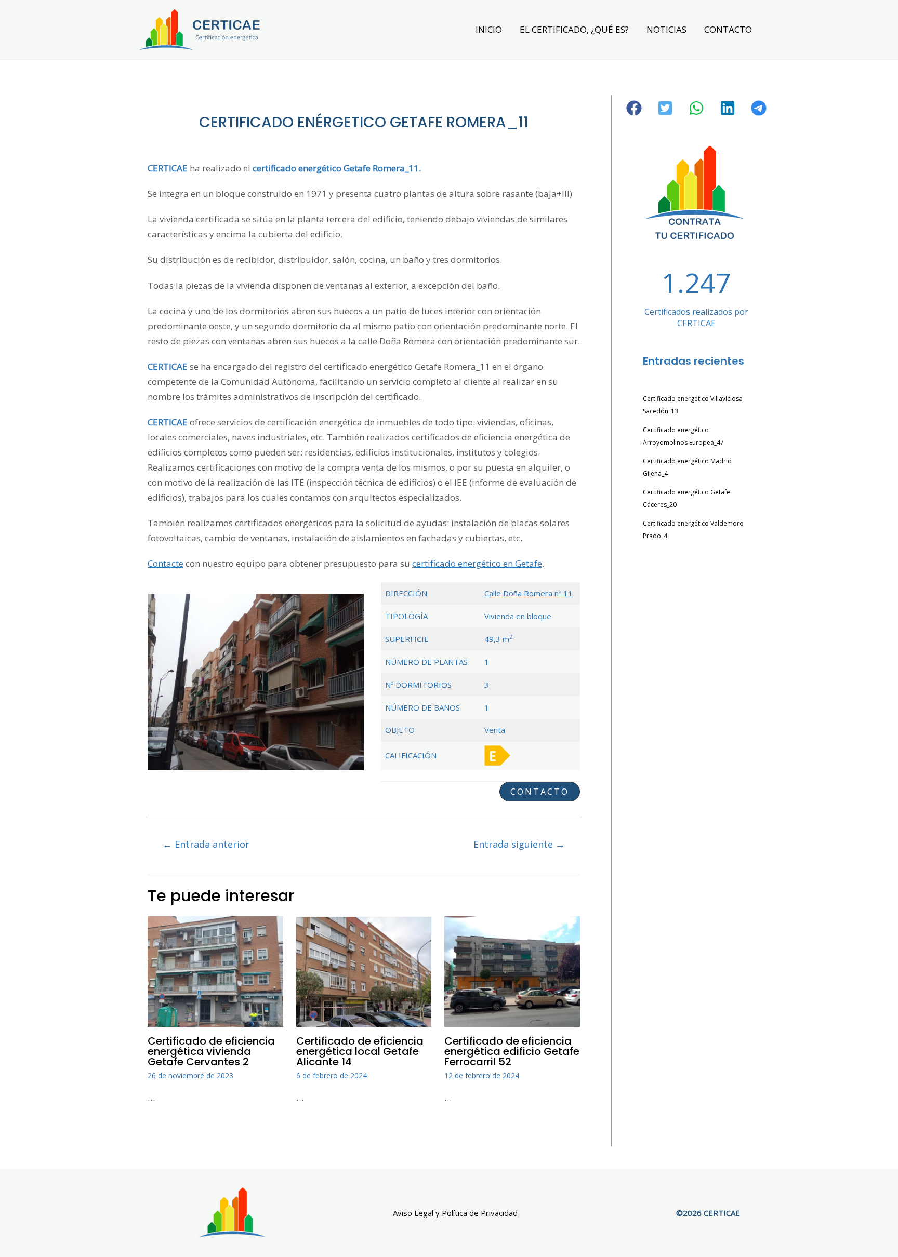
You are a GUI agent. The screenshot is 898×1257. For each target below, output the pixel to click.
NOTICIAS (666, 29)
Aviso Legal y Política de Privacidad (455, 1213)
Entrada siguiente (519, 844)
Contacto (728, 29)
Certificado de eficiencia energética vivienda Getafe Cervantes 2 (211, 1051)
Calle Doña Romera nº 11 (528, 593)
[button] (539, 791)
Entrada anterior (206, 844)
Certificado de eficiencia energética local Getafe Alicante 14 (360, 1051)
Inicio (489, 29)
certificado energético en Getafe (477, 563)
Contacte (165, 563)
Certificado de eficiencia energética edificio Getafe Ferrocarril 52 (511, 1051)
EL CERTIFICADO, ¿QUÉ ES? (574, 29)
